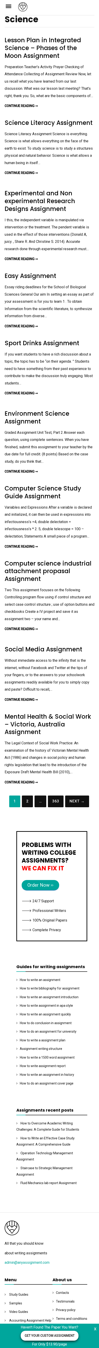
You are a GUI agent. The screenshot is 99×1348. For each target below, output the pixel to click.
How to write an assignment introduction (49, 997)
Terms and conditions (71, 1318)
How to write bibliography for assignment (49, 988)
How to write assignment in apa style (46, 1005)
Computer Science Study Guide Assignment (43, 492)
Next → (77, 801)
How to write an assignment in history (47, 1074)
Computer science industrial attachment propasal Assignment (48, 571)
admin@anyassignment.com (27, 1262)
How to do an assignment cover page (46, 1083)
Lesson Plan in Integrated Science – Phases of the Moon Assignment (43, 48)
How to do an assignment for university (48, 1031)
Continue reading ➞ (21, 105)
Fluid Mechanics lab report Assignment (48, 1183)
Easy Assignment (30, 276)
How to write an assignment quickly (45, 1014)
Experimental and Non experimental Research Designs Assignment (40, 201)
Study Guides (18, 1294)
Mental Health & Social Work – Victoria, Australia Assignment (48, 724)
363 (55, 801)
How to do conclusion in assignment (46, 1023)
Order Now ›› (40, 885)
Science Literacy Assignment (49, 123)
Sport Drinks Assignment (42, 343)
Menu (11, 6)
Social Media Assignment (43, 649)
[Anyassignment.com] (56, 8)
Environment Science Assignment (37, 417)
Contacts (62, 1293)
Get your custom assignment (50, 1335)
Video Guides (18, 1312)
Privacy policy (66, 1310)
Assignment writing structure (41, 1049)
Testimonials (65, 1301)
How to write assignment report (43, 1066)
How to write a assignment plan (42, 1040)
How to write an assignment (40, 980)
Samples (15, 1303)
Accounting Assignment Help (30, 1320)
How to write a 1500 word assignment (47, 1057)
